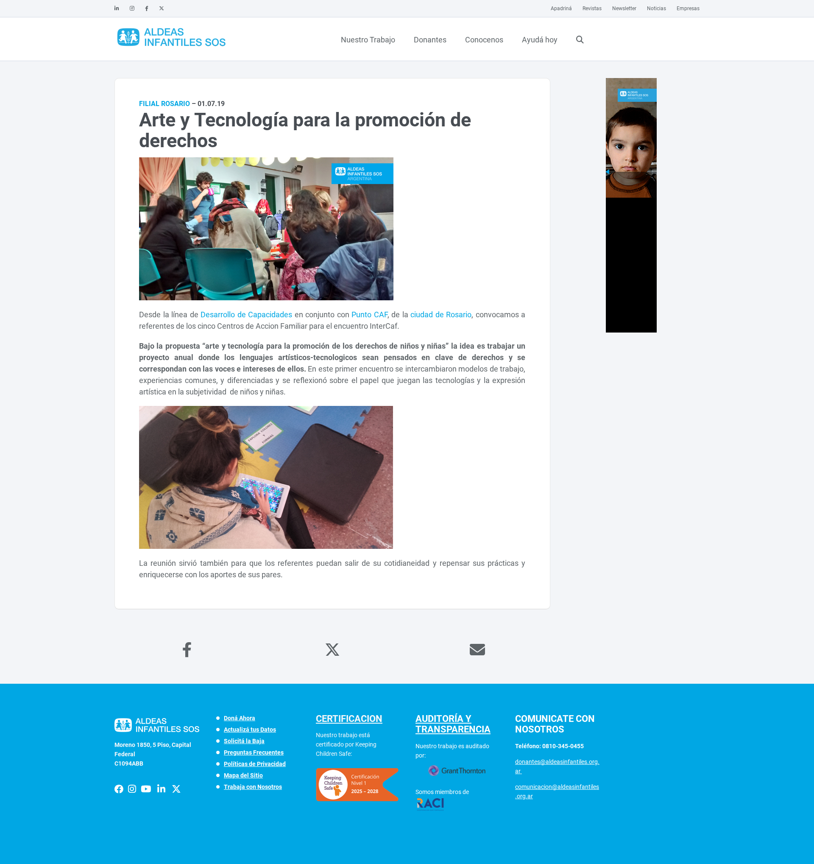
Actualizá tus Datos (250, 729)
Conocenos (484, 39)
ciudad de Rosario (440, 314)
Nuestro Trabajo (368, 39)
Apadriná (561, 8)
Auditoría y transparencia (453, 724)
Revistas (592, 8)
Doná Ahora (239, 718)
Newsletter (624, 8)
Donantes (430, 39)
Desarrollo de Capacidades (246, 314)
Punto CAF (369, 314)
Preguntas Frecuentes (254, 752)
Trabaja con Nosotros (253, 786)
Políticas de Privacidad (255, 764)
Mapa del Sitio (243, 775)
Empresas (688, 8)
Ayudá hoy (540, 39)
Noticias (656, 8)
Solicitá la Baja (244, 741)
